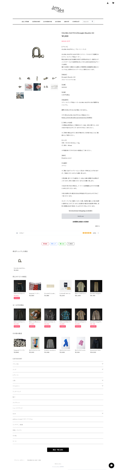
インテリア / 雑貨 (18, 424)
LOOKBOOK (47, 21)
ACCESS (58, 21)
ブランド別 (16, 364)
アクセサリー (16, 386)
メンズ (14, 369)
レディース (15, 375)
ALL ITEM (25, 21)
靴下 (14, 397)
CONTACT (75, 21)
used (14, 413)
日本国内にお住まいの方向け (81, 221)
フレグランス (16, 402)
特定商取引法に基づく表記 (34, 460)
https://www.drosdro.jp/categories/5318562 (77, 117)
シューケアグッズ (17, 408)
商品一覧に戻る (58, 450)
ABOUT (66, 21)
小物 (14, 380)
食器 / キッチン (17, 430)
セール (14, 441)
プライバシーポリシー (19, 460)
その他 (14, 435)
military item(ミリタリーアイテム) (23, 419)
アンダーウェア (17, 391)
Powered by (56, 466)
